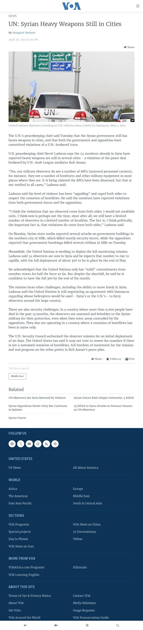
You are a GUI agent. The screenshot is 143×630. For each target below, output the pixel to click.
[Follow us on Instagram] (37, 443)
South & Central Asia (87, 503)
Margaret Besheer (23, 32)
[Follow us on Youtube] (29, 443)
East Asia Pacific (20, 503)
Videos (77, 539)
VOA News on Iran (21, 546)
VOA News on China (87, 524)
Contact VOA (81, 596)
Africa (13, 489)
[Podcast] (54, 443)
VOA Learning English (24, 574)
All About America (85, 467)
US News (15, 467)
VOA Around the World (24, 617)
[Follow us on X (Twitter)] (20, 443)
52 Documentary (84, 531)
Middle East (81, 496)
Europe (78, 489)
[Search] (117, 625)
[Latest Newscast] (25, 625)
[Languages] (87, 625)
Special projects (20, 531)
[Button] (129, 47)
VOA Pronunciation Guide (91, 617)
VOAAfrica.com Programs (26, 567)
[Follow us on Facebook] (12, 443)
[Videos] (56, 625)
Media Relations (84, 603)
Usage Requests (84, 610)
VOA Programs (19, 524)
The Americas (18, 496)
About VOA (16, 603)
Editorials (80, 567)
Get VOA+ (15, 610)
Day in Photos (18, 539)
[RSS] (46, 443)
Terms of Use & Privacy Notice (30, 596)
